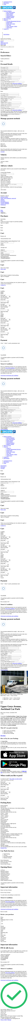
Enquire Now (4, 847)
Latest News (9, 27)
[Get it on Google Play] (14, 767)
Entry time (3, 299)
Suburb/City (3, 79)
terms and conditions (17, 83)
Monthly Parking (10, 17)
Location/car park (5, 779)
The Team (8, 25)
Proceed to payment (5, 258)
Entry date (3, 295)
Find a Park (3, 44)
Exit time (3, 308)
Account (2, 151)
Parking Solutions (7, 11)
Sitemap (9, 1019)
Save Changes (4, 88)
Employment (9, 22)
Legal (4, 4)
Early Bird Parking (10, 12)
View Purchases (4, 429)
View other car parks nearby (15, 779)
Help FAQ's (6, 3)
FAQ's (2, 41)
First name (3, 67)
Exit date (3, 304)
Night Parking (9, 14)
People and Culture (10, 23)
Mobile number (4, 71)
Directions (3, 735)
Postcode (3, 80)
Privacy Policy (4, 1019)
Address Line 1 (4, 76)
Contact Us (6, 29)
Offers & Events (7, 18)
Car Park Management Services (13, 21)
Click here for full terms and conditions (9, 375)
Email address (4, 70)
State (2, 74)
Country (2, 73)
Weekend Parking (10, 16)
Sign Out (3, 212)
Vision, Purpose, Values (11, 26)
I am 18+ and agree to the (11, 83)
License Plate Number (6, 81)
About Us (5, 20)
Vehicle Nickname (5, 184)
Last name (3, 68)
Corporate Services (7, 1)
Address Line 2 (4, 77)
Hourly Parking (9, 13)
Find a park (3, 269)
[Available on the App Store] (14, 758)
